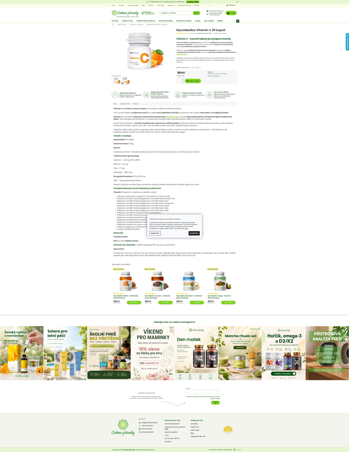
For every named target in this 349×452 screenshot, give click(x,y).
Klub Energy (160, 5)
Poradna (151, 5)
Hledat (196, 13)
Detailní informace (182, 67)
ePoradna (194, 424)
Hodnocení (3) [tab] (125, 104)
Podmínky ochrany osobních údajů (175, 428)
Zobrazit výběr (192, 2)
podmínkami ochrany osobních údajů (213, 397)
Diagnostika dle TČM (198, 436)
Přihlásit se (232, 5)
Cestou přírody (146, 429)
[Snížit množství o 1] (183, 82)
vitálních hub (181, 54)
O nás (113, 5)
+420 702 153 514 (215, 14)
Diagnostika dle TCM (184, 5)
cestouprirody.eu (147, 432)
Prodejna (121, 5)
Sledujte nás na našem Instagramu (174, 322)
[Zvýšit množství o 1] (183, 80)
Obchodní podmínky (172, 424)
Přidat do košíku (194, 81)
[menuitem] (115, 21)
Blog (143, 5)
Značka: (220, 33)
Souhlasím (194, 233)
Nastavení (155, 233)
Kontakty (196, 5)
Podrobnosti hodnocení (204, 33)
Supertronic (171, 5)
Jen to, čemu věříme (172, 438)
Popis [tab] (115, 104)
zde (186, 229)
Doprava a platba (133, 5)
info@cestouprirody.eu (216, 11)
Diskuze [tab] (135, 104)
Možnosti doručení (213, 76)
